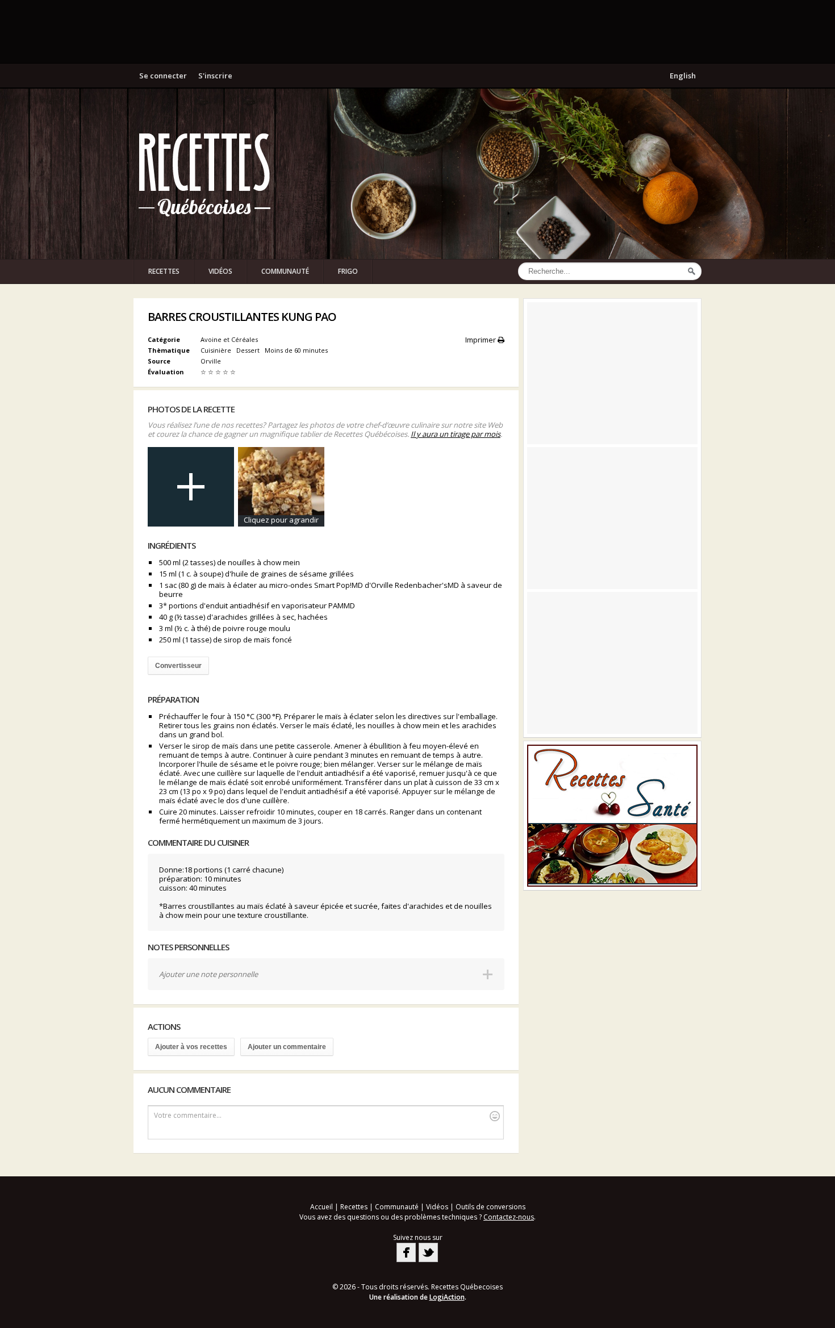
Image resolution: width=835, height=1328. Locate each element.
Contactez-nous (508, 1217)
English (683, 75)
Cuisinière (217, 350)
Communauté (285, 271)
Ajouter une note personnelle (208, 974)
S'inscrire (215, 75)
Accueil (321, 1207)
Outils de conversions (490, 1207)
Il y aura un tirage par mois (455, 434)
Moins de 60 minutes (297, 350)
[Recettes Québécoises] (204, 173)
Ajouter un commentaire (287, 1047)
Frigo (348, 271)
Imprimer (481, 339)
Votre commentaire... (188, 1115)
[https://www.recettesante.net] (612, 816)
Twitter (428, 1252)
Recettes (163, 271)
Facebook (406, 1252)
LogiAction (447, 1297)
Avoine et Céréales (229, 339)
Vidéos (220, 271)
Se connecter (163, 75)
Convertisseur (178, 666)
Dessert (248, 350)
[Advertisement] (417, 31)
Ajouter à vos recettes (191, 1047)
